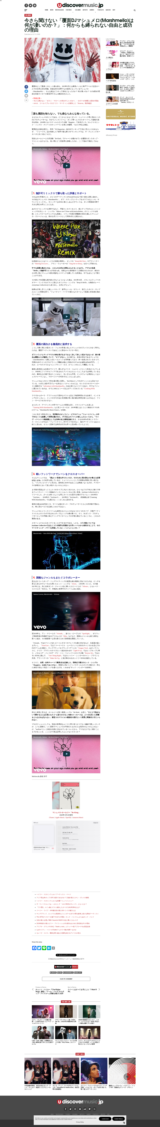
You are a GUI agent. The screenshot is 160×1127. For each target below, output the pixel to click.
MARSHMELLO (69, 972)
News (51, 10)
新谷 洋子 (78, 972)
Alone (74, 584)
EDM (60, 972)
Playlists (101, 10)
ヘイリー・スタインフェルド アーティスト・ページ (53, 894)
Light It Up (78, 650)
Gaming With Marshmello (43, 407)
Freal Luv (45, 645)
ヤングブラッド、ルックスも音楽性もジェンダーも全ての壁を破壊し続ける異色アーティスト (67, 913)
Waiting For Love (41, 264)
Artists (85, 10)
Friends (59, 633)
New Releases (59, 10)
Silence (85, 586)
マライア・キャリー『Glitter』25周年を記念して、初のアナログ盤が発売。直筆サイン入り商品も (120, 54)
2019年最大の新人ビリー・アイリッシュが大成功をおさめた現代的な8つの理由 (63, 923)
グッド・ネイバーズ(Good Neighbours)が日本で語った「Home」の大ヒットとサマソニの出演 (120, 100)
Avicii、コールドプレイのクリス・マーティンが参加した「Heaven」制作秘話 (63, 103)
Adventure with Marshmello (54, 386)
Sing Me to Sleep (75, 264)
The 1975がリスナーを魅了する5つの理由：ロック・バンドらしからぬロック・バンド (65, 917)
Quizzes (108, 10)
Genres (92, 10)
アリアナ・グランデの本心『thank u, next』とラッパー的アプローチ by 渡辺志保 (63, 926)
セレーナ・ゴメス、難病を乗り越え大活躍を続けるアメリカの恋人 (58, 933)
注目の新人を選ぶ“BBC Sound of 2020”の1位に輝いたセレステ (57, 920)
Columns (78, 10)
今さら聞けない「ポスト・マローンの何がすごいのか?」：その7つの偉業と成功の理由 (66, 101)
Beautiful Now (80, 261)
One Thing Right (55, 655)
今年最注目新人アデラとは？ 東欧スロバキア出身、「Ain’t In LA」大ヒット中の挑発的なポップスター (120, 65)
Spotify (68, 817)
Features (69, 10)
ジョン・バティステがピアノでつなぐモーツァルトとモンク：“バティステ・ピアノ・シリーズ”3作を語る (120, 77)
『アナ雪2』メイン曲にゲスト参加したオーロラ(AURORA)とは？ (58, 907)
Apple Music (59, 817)
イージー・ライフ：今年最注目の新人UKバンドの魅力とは (56, 910)
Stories (68, 1114)
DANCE (54, 972)
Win (108, 1114)
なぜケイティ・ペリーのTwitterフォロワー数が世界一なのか (56, 930)
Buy (114, 10)
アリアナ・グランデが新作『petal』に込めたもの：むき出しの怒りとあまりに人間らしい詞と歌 (120, 88)
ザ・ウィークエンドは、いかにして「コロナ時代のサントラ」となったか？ (61, 904)
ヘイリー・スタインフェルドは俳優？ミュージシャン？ (55, 901)
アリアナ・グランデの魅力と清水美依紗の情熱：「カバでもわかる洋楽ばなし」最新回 (127, 43)
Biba (65, 636)
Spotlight (85, 633)
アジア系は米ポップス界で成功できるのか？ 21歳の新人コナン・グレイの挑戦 (62, 897)
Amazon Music (77, 817)
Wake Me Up (54, 658)
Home (46, 10)
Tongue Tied (83, 648)
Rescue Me (89, 653)
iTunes (51, 817)
